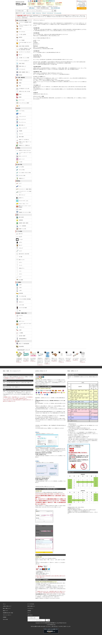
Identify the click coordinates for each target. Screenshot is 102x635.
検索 (55, 10)
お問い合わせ (31, 7)
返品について (5, 610)
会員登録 (29, 610)
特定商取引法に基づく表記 (8, 612)
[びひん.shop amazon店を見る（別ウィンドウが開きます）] (51, 630)
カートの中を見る (82, 8)
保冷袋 (33, 13)
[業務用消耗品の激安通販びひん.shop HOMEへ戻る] (21, 4)
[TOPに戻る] (51, 367)
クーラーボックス (50, 13)
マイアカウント (81, 3)
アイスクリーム (38, 13)
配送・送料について (6, 608)
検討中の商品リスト (31, 606)
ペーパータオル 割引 (57, 13)
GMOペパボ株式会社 (57, 23)
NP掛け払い (37, 432)
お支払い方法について (7, 606)
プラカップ (44, 13)
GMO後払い (37, 461)
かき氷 (24, 13)
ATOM (6, 619)
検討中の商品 (82, 6)
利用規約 (4, 617)
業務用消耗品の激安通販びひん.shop (52, 622)
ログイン (29, 612)
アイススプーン (28, 13)
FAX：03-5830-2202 (55, 7)
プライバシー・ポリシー (72, 24)
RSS (4, 619)
